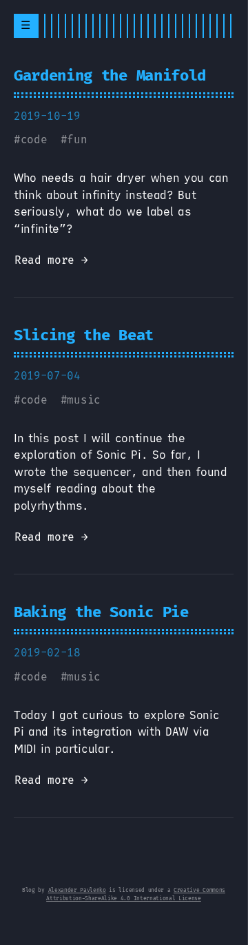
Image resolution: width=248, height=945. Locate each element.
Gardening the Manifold (110, 75)
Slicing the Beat (84, 335)
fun (77, 139)
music (83, 399)
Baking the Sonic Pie (101, 612)
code (34, 139)
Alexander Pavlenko (77, 890)
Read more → (50, 260)
